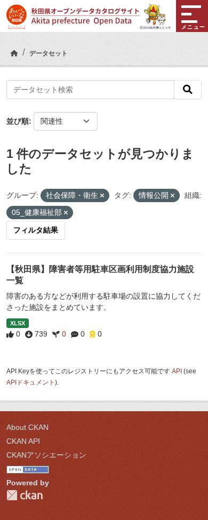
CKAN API (23, 441)
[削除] (102, 196)
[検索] (188, 89)
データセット (48, 53)
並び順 (17, 121)
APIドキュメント (30, 382)
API (177, 371)
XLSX (17, 323)
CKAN (24, 495)
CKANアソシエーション (46, 455)
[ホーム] (14, 53)
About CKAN (27, 427)
